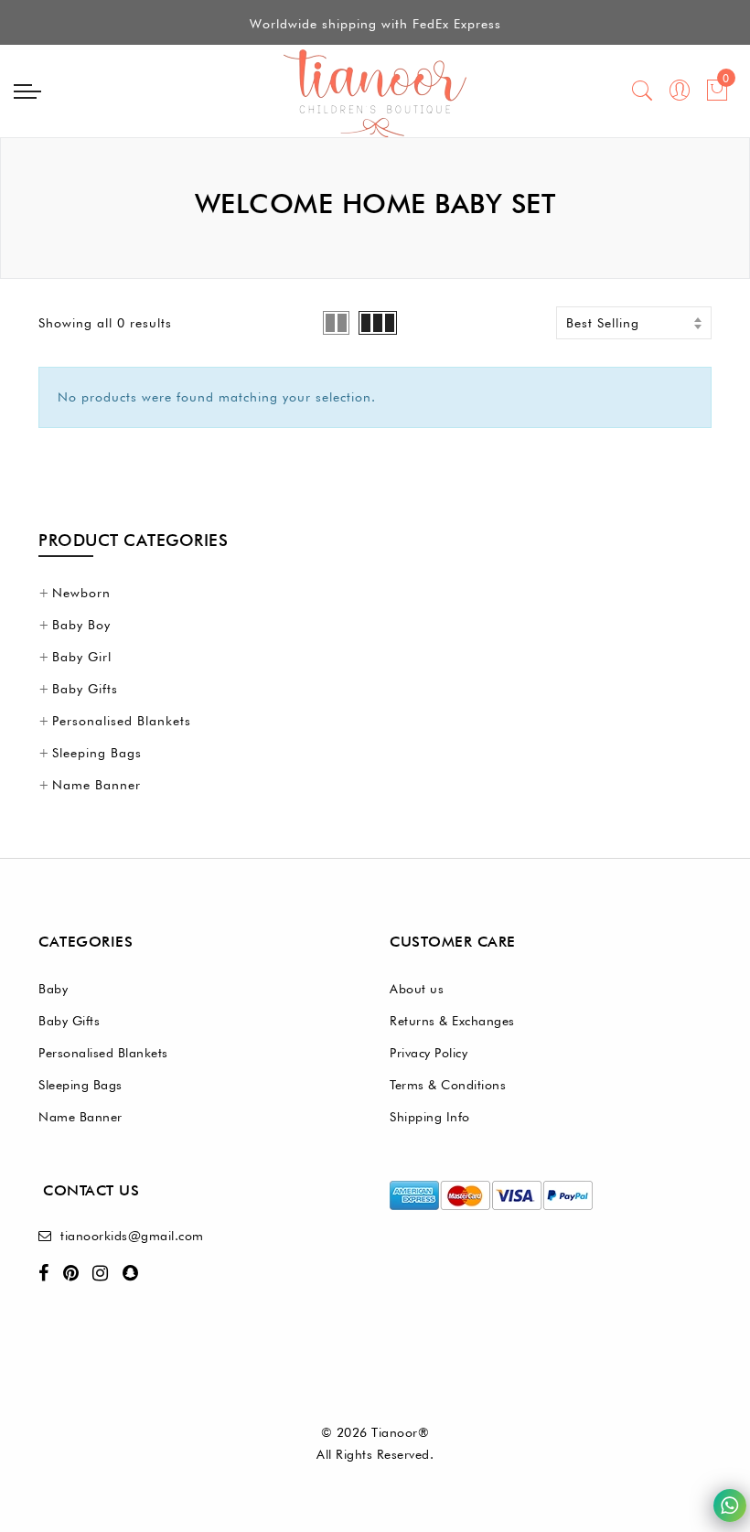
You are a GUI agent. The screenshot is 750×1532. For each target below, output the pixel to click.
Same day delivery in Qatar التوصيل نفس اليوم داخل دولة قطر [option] (375, 32)
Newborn (81, 592)
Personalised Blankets (121, 720)
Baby (53, 988)
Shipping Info (430, 1116)
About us (417, 988)
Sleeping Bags (97, 752)
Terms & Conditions (448, 1084)
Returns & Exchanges (452, 1020)
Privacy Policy (428, 1052)
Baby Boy (81, 624)
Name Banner (96, 784)
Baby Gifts (85, 688)
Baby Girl (82, 656)
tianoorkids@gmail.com (132, 1235)
